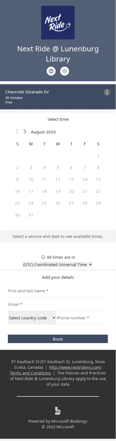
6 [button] (71, 167)
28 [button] (84, 203)
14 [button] (84, 179)
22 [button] (98, 191)
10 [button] (30, 179)
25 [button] (44, 203)
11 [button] (44, 179)
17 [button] (30, 191)
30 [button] (17, 215)
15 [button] (98, 179)
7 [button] (85, 167)
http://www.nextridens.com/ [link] (75, 367)
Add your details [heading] (58, 277)
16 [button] (17, 191)
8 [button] (98, 167)
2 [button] (17, 167)
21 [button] (84, 191)
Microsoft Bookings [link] (69, 421)
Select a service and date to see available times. (57, 236)
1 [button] (98, 155)
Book (58, 339)
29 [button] (98, 203)
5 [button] (58, 167)
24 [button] (30, 203)
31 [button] (30, 215)
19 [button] (57, 191)
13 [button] (71, 179)
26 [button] (57, 203)
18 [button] (44, 191)
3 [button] (31, 167)
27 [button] (71, 203)
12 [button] (57, 179)
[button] (17, 132)
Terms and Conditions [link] (30, 373)
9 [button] (17, 179)
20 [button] (71, 191)
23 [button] (17, 203)
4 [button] (44, 167)
